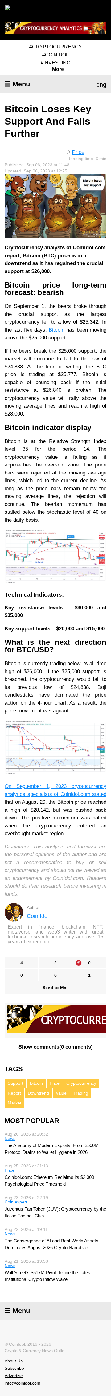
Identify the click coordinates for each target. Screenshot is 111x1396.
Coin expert (16, 1201)
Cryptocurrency (81, 1083)
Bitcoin (56, 330)
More (58, 69)
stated (98, 794)
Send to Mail (56, 987)
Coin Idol (38, 916)
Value (61, 1093)
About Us (14, 1360)
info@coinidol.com (22, 1383)
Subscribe (14, 1368)
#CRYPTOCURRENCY (55, 46)
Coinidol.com (75, 794)
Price (78, 152)
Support (15, 1083)
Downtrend (38, 1093)
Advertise (14, 1375)
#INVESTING (55, 62)
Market (14, 1102)
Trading (80, 1093)
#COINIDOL (55, 54)
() (55, 1047)
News (10, 1138)
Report (14, 1093)
